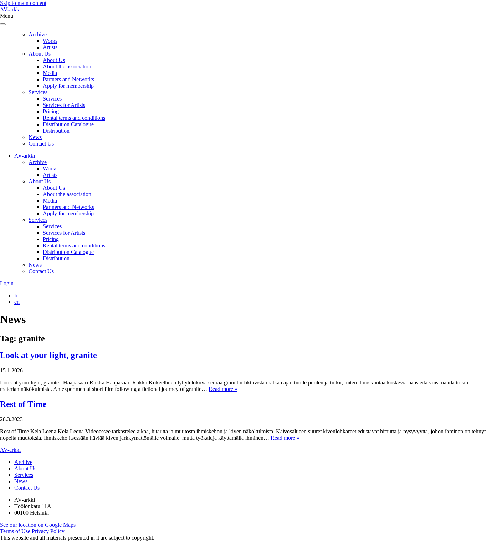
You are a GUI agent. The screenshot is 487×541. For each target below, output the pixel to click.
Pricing (51, 111)
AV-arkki (10, 9)
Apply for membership (68, 86)
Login (7, 283)
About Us (40, 54)
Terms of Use (15, 531)
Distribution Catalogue (68, 124)
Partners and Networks (68, 79)
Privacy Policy (48, 531)
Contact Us (41, 144)
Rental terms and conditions (74, 118)
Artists (50, 47)
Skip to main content (23, 3)
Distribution (56, 131)
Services (38, 92)
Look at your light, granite (48, 355)
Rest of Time (23, 404)
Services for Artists (64, 105)
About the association (67, 66)
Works (50, 41)
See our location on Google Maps (38, 525)
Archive (38, 34)
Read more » (223, 389)
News (35, 137)
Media (50, 73)
